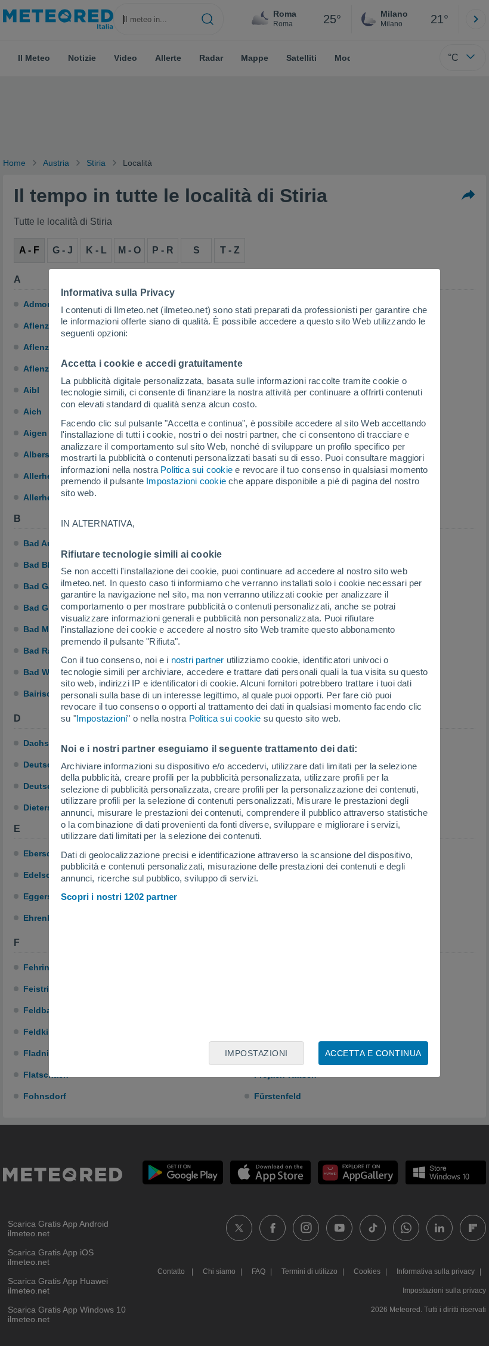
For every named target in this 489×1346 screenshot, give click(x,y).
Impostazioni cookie (186, 481)
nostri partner (197, 660)
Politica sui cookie (196, 470)
